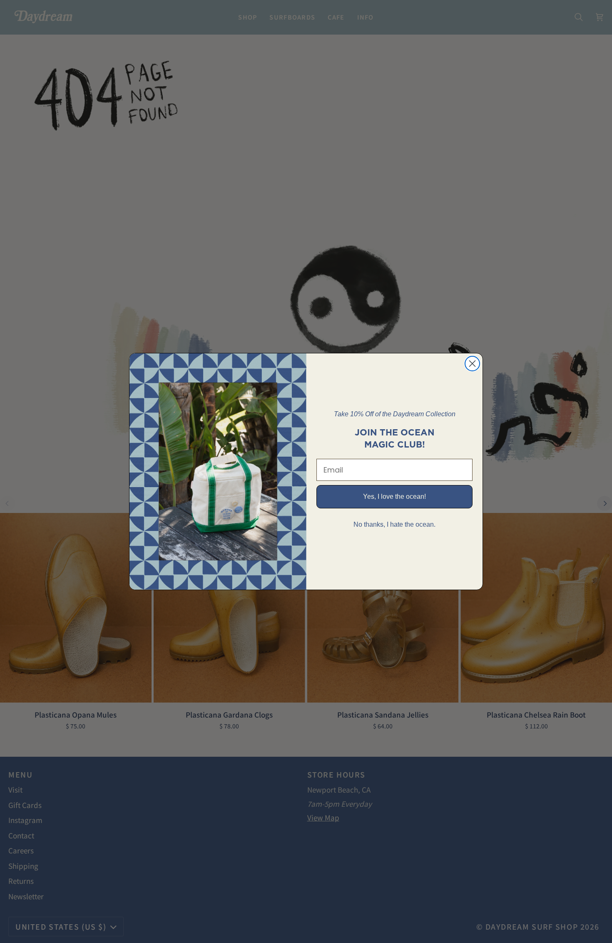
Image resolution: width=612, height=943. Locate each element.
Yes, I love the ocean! (394, 496)
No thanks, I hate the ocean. (394, 524)
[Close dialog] (472, 363)
